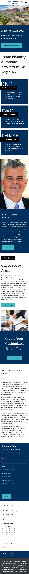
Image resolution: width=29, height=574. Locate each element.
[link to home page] (14, 2)
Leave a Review (6, 543)
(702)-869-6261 (8, 523)
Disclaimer (14, 556)
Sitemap (23, 554)
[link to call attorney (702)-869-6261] (3, 2)
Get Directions (6, 547)
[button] (26, 2)
